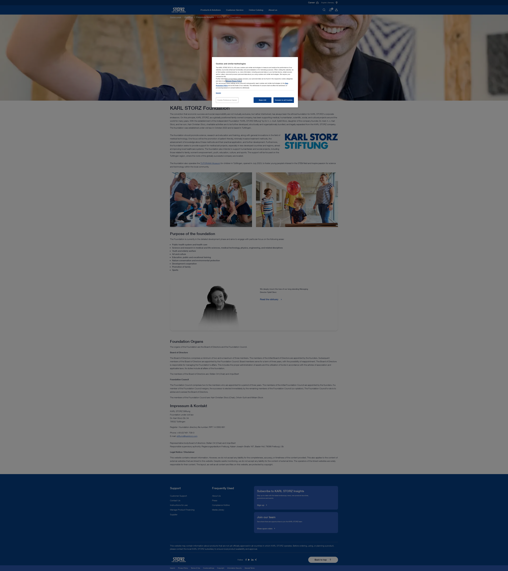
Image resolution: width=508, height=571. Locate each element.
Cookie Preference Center (227, 100)
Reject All (262, 100)
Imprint (218, 93)
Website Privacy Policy (233, 81)
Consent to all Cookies (283, 100)
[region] (255, 82)
